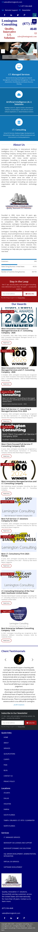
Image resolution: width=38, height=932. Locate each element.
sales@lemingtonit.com (13, 2)
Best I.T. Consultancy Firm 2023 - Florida (15, 555)
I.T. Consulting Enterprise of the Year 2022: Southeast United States (17, 592)
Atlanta (7, 793)
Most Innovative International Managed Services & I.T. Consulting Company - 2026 (17, 330)
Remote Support (11, 10)
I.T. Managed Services (12, 837)
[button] (3, 51)
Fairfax (6, 809)
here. (3, 930)
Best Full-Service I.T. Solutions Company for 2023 (14, 519)
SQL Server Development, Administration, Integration (20, 855)
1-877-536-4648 (26, 6)
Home (6, 737)
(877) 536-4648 (7, 908)
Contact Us (8, 776)
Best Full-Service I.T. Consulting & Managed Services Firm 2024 (16, 410)
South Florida (9, 815)
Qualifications (9, 754)
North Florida (9, 826)
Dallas (6, 798)
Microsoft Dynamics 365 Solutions (17, 848)
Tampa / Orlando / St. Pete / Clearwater (19, 820)
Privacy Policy (21, 298)
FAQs (5, 765)
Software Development (13, 867)
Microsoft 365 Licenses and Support (18, 843)
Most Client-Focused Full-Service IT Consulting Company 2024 (16, 445)
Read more (7, 343)
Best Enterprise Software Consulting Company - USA (17, 629)
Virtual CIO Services (11, 862)
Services (7, 748)
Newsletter (26, 10)
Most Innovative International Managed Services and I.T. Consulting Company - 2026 (18, 370)
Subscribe (30, 294)
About (6, 743)
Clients (6, 759)
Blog (6, 770)
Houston (7, 804)
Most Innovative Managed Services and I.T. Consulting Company (18, 482)
